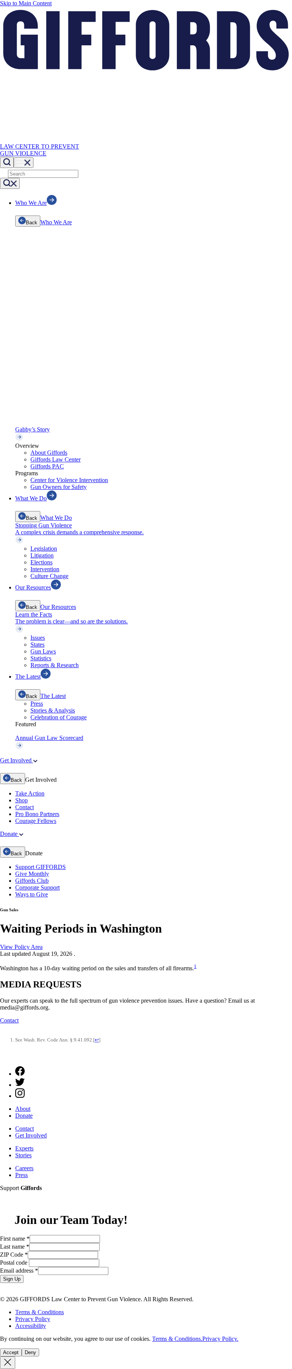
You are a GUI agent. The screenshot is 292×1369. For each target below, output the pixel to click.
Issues (37, 637)
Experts (24, 1148)
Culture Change (49, 576)
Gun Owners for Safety (58, 487)
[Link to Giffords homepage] (5, 1056)
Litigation (42, 555)
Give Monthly (32, 874)
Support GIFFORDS (40, 867)
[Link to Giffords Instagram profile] (20, 1096)
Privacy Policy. (220, 1338)
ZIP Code (14, 1254)
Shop (21, 800)
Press (36, 703)
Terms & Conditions (39, 1312)
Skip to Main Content (26, 3)
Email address (19, 1270)
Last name (14, 1246)
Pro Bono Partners (37, 814)
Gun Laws (43, 651)
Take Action (29, 793)
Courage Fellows (35, 821)
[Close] (7, 1362)
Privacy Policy (32, 1319)
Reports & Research (54, 665)
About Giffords (48, 452)
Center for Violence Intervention (69, 480)
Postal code (14, 1262)
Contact (24, 807)
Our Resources (58, 607)
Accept (11, 1352)
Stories (23, 1155)
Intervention (44, 569)
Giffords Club (32, 880)
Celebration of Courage (58, 717)
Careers (24, 1168)
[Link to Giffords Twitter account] (20, 1084)
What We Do (56, 517)
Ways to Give (31, 894)
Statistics (40, 658)
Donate (24, 1115)
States (37, 644)
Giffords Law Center (55, 459)
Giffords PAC (47, 466)
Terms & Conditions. (177, 1338)
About (22, 1108)
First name (15, 1238)
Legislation (43, 548)
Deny (30, 1352)
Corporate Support (37, 887)
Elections (41, 562)
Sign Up (12, 1279)
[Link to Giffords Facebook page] (20, 1073)
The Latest (53, 696)
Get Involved (31, 1135)
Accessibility (30, 1326)
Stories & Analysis (52, 710)
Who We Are (56, 222)
